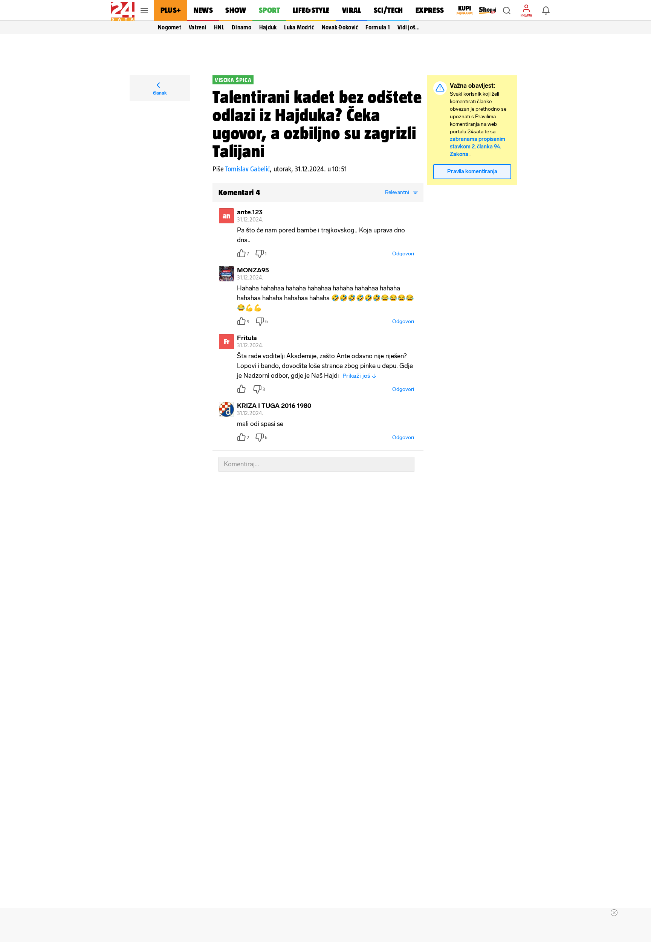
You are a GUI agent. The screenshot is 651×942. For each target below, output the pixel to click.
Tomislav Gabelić (247, 169)
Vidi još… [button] (408, 27)
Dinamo (242, 27)
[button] (506, 10)
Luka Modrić (299, 27)
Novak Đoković (340, 27)
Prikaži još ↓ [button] (359, 375)
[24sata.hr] (122, 10)
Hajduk (268, 27)
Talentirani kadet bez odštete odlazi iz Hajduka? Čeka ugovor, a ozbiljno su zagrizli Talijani (317, 124)
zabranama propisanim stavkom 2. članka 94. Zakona (477, 146)
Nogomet (169, 27)
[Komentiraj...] (316, 464)
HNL (219, 27)
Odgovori (403, 253)
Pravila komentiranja (472, 171)
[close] (614, 912)
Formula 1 (377, 27)
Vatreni (197, 27)
